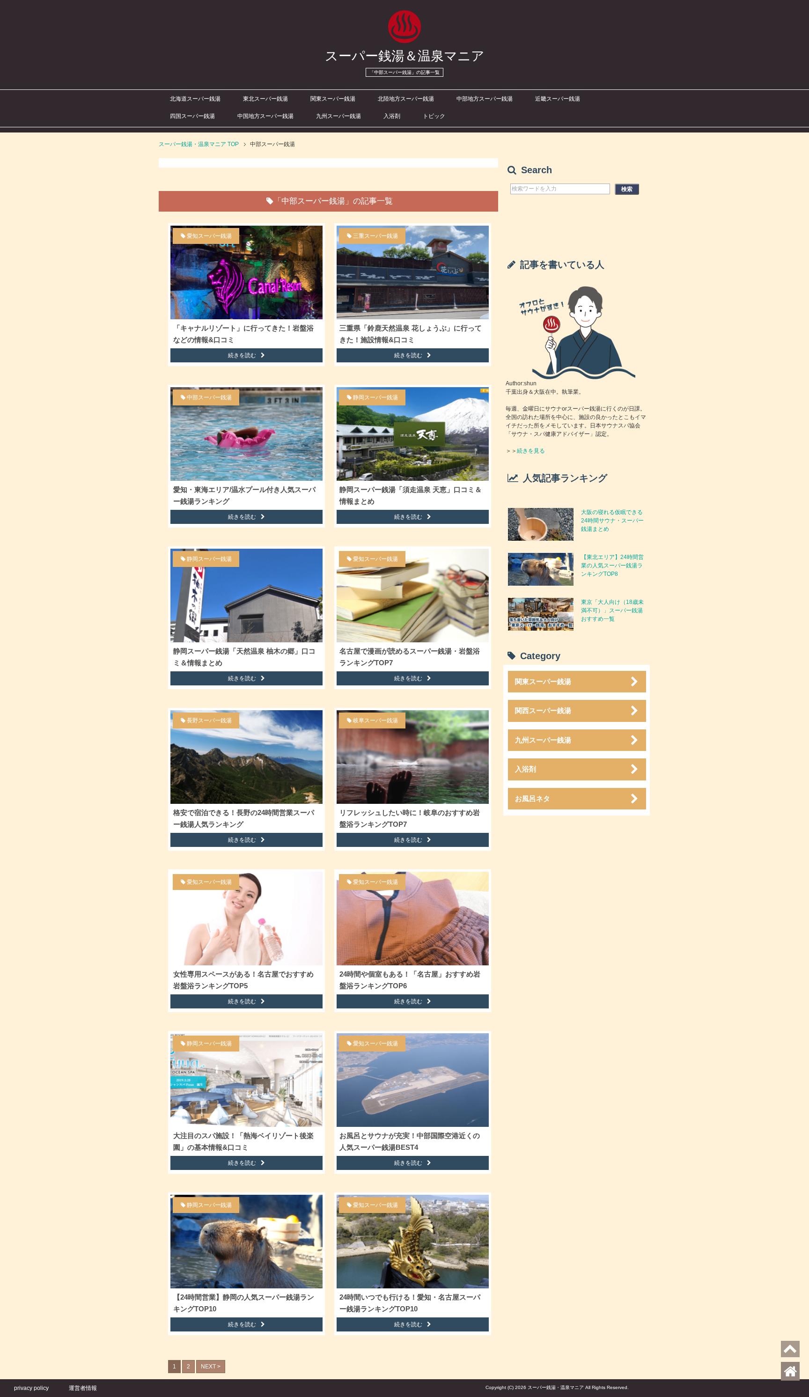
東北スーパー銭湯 (265, 99)
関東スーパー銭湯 (332, 99)
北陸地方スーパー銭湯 (406, 99)
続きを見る (531, 451)
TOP (199, 144)
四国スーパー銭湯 (192, 116)
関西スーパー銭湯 (543, 710)
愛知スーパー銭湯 (209, 236)
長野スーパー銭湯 (209, 720)
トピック (434, 116)
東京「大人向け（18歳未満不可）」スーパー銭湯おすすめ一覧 (612, 610)
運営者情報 (83, 1388)
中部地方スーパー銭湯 (484, 99)
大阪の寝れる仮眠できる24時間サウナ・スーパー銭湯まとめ (612, 520)
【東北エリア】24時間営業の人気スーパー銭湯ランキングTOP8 (612, 565)
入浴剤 (391, 116)
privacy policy (31, 1388)
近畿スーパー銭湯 (557, 99)
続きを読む (242, 355)
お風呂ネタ (532, 798)
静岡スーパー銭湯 (375, 397)
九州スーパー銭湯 (338, 116)
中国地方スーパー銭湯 (265, 116)
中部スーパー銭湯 (209, 397)
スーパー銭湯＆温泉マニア (405, 56)
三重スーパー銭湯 (375, 236)
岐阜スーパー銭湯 (375, 720)
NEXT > (211, 1366)
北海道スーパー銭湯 (195, 99)
